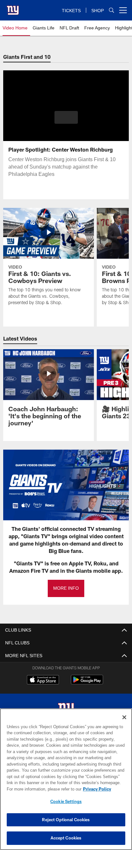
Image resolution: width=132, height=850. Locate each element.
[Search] (111, 10)
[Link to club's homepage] (13, 8)
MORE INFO (66, 588)
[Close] (124, 717)
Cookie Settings (66, 801)
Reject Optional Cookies (66, 819)
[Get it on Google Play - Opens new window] (87, 683)
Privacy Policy (42, 788)
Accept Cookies (66, 837)
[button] (66, 121)
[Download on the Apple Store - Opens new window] (43, 680)
